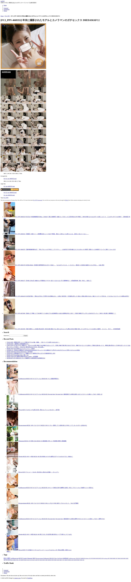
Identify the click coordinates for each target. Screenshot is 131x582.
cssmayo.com (17, 578)
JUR (83, 560)
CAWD (36, 560)
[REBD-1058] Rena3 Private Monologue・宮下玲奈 (20, 351)
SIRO (34, 558)
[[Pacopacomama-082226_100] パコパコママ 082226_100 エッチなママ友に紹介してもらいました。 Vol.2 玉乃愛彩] (12, 503)
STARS (111, 558)
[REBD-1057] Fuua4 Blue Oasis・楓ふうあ (18, 355)
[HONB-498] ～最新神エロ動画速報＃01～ (18, 343)
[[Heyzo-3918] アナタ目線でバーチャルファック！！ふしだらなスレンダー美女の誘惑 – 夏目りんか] (12, 550)
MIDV (61, 560)
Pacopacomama (39, 558)
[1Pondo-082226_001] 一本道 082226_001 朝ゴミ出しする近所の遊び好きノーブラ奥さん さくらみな (45, 534)
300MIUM (82, 558)
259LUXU (78, 558)
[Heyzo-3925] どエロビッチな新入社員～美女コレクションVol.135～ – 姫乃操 (39, 409)
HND (9, 560)
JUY (117, 558)
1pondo (25, 558)
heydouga (106, 558)
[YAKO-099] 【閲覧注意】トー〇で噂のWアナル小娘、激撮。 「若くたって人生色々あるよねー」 (33, 342)
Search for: (6, 335)
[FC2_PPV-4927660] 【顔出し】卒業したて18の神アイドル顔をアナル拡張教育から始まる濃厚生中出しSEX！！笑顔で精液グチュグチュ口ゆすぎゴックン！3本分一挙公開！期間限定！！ (65, 313)
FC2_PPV (7, 16)
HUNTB (75, 560)
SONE (41, 560)
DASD (58, 560)
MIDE (114, 558)
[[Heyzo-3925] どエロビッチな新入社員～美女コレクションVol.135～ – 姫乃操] (12, 409)
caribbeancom (14, 558)
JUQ (7, 560)
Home (5, 5)
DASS (33, 560)
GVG (63, 560)
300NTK (49, 560)
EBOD (94, 558)
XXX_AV (18, 560)
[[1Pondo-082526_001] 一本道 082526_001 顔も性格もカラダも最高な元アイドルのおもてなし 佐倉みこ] (12, 456)
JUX (102, 558)
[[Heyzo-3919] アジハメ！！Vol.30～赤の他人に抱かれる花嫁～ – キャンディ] (12, 472)
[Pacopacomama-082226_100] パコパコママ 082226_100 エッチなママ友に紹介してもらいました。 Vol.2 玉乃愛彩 (48, 503)
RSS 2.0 (66, 200)
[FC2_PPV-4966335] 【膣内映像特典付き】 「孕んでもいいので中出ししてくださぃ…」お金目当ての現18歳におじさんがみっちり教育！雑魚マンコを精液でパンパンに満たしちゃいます (65, 249)
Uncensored (6, 9)
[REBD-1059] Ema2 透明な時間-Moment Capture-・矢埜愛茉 (22, 356)
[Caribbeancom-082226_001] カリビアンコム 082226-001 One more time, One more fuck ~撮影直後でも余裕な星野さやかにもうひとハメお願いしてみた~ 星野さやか (61, 518)
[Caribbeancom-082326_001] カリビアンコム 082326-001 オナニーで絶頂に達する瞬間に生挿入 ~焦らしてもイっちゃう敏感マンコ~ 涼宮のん (55, 487)
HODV (43, 560)
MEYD (99, 558)
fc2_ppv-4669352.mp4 (9, 186)
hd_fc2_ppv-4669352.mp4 (10, 178)
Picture (5, 10)
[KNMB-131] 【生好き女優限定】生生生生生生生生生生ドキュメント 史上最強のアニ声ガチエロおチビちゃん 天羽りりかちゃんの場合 (43, 350)
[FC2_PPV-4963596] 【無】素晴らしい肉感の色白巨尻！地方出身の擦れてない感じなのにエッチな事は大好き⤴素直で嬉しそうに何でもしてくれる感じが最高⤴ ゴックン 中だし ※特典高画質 (67, 329)
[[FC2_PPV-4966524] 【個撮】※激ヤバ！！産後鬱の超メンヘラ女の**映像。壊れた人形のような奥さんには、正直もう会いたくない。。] (9, 234)
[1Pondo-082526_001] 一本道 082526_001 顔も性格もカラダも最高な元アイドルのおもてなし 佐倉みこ (45, 456)
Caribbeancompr (72, 558)
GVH (31, 560)
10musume (29, 558)
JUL (90, 558)
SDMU (14, 560)
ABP (5, 560)
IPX (92, 558)
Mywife (61, 558)
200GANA (51, 558)
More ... (9, 551)
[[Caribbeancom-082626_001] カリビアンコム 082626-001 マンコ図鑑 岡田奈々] (12, 378)
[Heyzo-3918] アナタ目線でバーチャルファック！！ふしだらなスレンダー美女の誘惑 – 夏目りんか (44, 550)
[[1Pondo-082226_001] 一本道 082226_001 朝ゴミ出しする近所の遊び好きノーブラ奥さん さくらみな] (12, 534)
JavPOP (2, 1)
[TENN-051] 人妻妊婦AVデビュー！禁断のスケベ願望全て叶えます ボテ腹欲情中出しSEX (31, 353)
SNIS (124, 558)
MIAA (11, 560)
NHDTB (22, 560)
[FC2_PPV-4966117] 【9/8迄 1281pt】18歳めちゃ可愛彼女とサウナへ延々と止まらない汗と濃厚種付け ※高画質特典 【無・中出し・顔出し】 (53, 280)
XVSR (81, 560)
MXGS (119, 558)
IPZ (108, 558)
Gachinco (87, 558)
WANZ (126, 558)
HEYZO (21, 558)
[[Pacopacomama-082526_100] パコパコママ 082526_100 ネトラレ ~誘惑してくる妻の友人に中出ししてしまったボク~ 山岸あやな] (12, 425)
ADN (72, 560)
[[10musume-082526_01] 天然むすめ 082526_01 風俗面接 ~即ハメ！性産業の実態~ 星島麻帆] (12, 441)
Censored (6, 8)
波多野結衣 (65, 558)
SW (38, 560)
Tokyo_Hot (56, 558)
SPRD (55, 560)
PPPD (52, 560)
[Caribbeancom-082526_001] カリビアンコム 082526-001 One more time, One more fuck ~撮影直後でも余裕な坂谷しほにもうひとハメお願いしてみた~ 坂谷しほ (60, 394)
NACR (28, 560)
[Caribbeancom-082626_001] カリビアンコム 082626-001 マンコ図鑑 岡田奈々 (38, 378)
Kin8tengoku (46, 558)
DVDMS (69, 560)
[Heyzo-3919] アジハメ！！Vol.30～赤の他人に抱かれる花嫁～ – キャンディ (38, 472)
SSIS (122, 558)
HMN (46, 560)
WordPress (29, 578)
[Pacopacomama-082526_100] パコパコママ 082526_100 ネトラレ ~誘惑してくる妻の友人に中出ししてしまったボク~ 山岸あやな (52, 425)
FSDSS (25, 560)
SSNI (97, 558)
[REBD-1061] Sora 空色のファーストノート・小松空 (21, 348)
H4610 (66, 560)
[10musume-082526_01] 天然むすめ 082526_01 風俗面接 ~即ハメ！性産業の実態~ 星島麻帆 (42, 441)
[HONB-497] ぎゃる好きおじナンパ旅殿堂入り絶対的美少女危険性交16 (26, 358)
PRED (78, 560)
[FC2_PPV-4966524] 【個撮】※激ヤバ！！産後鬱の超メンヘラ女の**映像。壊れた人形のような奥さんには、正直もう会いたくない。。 (52, 234)
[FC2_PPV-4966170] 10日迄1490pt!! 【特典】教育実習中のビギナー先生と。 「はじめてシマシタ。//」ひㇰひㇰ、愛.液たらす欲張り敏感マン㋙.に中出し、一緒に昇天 (59, 265)
